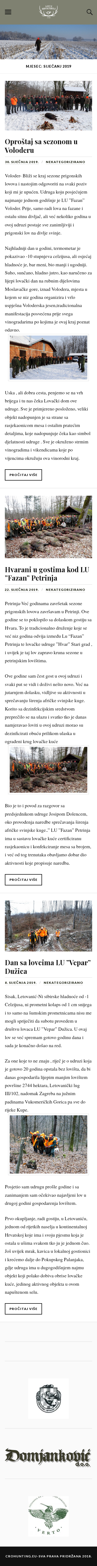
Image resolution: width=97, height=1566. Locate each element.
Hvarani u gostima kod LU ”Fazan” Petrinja (47, 573)
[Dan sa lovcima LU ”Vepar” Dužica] (48, 922)
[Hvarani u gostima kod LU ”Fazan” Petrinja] (48, 523)
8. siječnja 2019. (21, 983)
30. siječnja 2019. (22, 162)
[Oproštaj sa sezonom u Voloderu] (48, 102)
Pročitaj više (23, 475)
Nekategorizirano (65, 162)
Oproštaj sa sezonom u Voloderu (41, 145)
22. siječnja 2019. (22, 590)
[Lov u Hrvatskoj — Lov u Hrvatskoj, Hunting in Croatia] (48, 11)
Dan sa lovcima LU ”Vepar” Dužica (48, 966)
